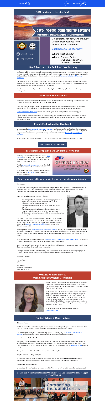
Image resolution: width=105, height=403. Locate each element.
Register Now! (62, 12)
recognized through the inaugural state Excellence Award (62, 239)
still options (31, 172)
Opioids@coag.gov (52, 310)
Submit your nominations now (27, 112)
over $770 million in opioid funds (36, 224)
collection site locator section (30, 165)
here (56, 368)
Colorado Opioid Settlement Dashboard (40, 129)
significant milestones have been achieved (44, 230)
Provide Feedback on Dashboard (52, 144)
